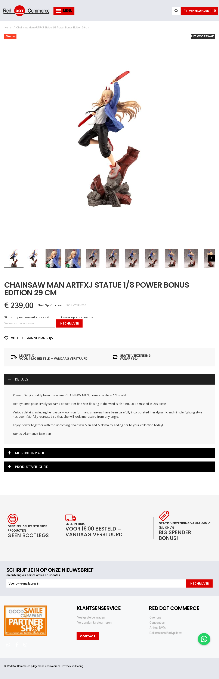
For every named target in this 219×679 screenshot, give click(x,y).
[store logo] (26, 10)
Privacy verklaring (72, 666)
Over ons (155, 617)
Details (21, 379)
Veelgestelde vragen (91, 617)
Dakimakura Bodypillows (165, 633)
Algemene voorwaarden (46, 666)
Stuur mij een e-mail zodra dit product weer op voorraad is (48, 317)
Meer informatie (30, 453)
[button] (34, 258)
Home (8, 27)
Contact (87, 636)
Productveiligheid (32, 466)
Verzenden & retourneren (94, 622)
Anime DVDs (157, 627)
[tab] (109, 379)
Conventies (157, 622)
